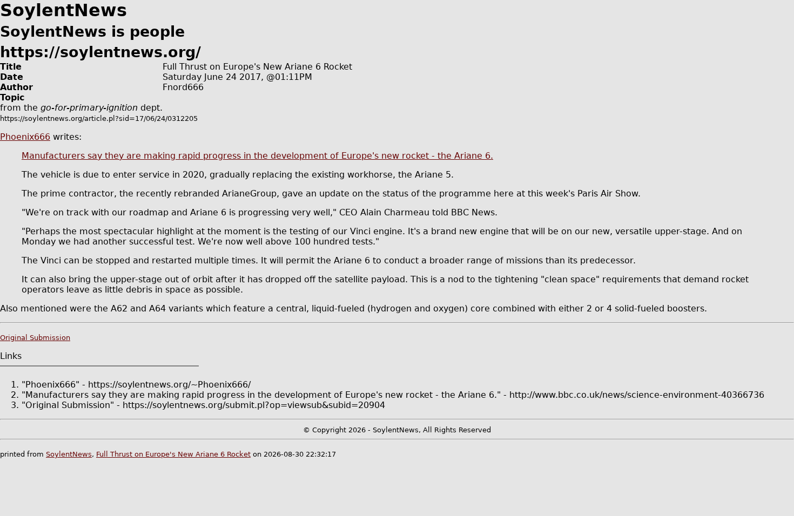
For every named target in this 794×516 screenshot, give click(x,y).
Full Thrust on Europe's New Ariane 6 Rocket (173, 454)
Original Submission (35, 338)
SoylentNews (69, 454)
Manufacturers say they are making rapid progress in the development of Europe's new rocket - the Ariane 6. (257, 156)
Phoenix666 (25, 137)
